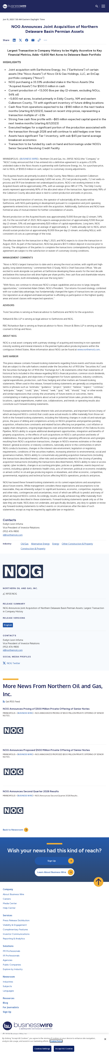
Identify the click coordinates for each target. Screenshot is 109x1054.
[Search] (97, 6)
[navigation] (103, 6)
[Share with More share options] (45, 40)
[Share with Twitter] (20, 40)
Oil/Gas (25, 543)
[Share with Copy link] (39, 40)
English (8, 625)
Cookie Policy (56, 1041)
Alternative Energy (40, 543)
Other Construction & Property (77, 543)
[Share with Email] (33, 40)
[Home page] (14, 6)
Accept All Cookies (64, 1048)
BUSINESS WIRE (29, 158)
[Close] (105, 1039)
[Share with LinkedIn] (14, 40)
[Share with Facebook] (26, 40)
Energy (55, 543)
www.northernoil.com (88, 349)
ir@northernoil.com (13, 535)
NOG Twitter (13, 663)
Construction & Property (33, 548)
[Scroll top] (98, 882)
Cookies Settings (42, 1048)
